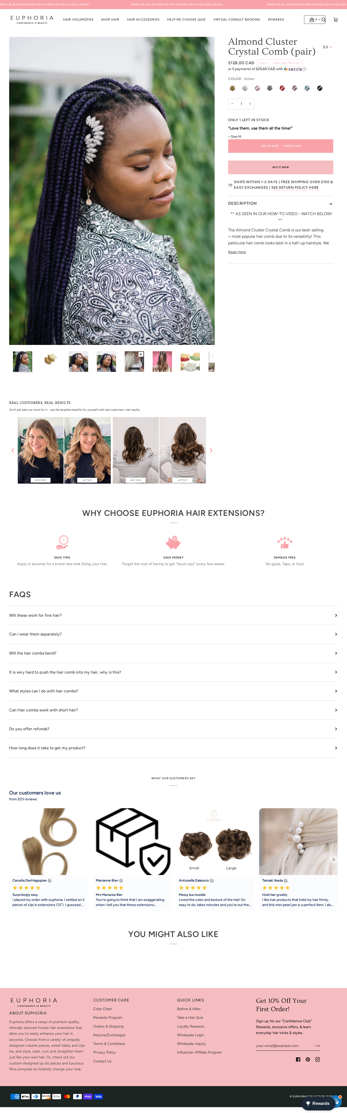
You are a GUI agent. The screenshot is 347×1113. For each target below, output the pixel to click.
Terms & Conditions (109, 1043)
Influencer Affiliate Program (199, 1052)
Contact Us (102, 1061)
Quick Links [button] (190, 1000)
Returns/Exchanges (109, 1035)
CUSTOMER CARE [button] (111, 1000)
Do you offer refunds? (29, 728)
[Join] (313, 1046)
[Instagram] (317, 1059)
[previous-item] (13, 450)
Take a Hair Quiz (190, 1017)
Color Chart (102, 1009)
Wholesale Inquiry (191, 1043)
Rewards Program (107, 1017)
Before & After (189, 1009)
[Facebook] (298, 1059)
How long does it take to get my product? (47, 747)
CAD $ (313, 19)
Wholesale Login (190, 1035)
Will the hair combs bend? (32, 653)
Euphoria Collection (309, 1096)
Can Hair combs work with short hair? (43, 710)
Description (242, 203)
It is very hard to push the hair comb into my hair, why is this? (65, 672)
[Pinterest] (308, 1059)
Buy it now (281, 167)
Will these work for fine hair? (35, 615)
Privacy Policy (104, 1052)
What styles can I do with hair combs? (43, 691)
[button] (110, 19)
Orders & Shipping (108, 1026)
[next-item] (211, 450)
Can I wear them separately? (35, 634)
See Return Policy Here (295, 187)
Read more (237, 252)
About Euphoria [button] (27, 1013)
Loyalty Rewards (190, 1026)
